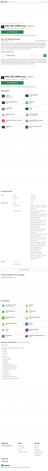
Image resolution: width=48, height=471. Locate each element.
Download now (13, 32)
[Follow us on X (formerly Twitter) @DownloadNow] (5, 461)
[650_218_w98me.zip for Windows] (2, 26)
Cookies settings (37, 455)
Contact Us (20, 449)
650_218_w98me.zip (19, 26)
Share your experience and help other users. (27, 35)
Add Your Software (21, 447)
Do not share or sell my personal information (38, 452)
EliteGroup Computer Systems (23, 342)
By (11, 28)
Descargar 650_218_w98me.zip (7, 277)
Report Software (25, 269)
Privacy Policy (36, 445)
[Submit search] (9, 2)
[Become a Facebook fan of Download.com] (2, 461)
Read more (45, 40)
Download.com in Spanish (22, 451)
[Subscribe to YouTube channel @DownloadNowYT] (7, 461)
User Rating (22, 28)
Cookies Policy (37, 449)
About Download (21, 445)
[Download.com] (4, 2)
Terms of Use (36, 447)
